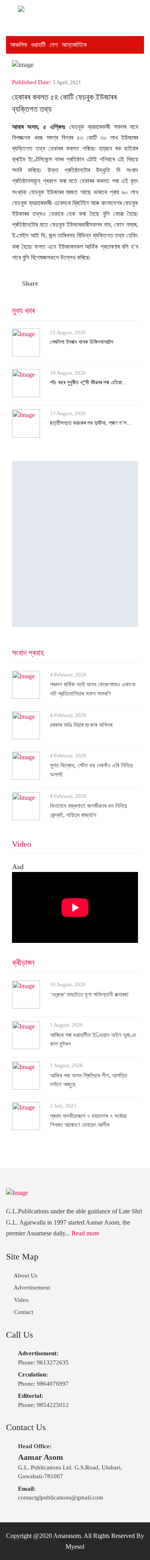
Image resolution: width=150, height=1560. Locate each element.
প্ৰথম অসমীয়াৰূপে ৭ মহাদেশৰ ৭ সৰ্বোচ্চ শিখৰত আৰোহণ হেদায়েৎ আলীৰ (88, 1120)
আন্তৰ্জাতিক (74, 44)
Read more (85, 1233)
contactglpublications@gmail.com (60, 1493)
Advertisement (31, 1287)
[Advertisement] (75, 544)
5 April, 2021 (67, 82)
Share (30, 283)
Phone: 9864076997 (43, 1379)
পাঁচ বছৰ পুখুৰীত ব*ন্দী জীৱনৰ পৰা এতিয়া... (88, 382)
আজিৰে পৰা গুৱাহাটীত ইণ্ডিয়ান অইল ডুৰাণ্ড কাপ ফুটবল (93, 1039)
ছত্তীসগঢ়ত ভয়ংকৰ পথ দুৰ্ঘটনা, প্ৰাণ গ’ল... (90, 423)
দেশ (54, 44)
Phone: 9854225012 (43, 1400)
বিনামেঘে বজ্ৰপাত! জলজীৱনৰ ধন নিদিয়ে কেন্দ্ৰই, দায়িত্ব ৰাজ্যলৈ (88, 810)
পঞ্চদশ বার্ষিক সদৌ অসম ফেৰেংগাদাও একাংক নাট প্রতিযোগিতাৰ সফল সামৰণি (93, 689)
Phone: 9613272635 (43, 1358)
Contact (22, 1312)
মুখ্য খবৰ (23, 310)
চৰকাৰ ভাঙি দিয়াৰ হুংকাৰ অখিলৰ (81, 725)
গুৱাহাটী (38, 44)
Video (21, 844)
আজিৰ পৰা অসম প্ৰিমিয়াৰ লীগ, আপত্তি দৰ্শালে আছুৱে (88, 1080)
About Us (25, 1275)
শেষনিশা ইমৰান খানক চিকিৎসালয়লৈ (81, 342)
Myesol (75, 1546)
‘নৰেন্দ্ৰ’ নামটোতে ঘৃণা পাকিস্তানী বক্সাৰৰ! (89, 994)
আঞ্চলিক (18, 44)
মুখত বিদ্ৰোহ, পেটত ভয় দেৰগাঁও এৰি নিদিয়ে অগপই (91, 770)
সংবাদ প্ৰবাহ (28, 652)
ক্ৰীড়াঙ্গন (23, 962)
